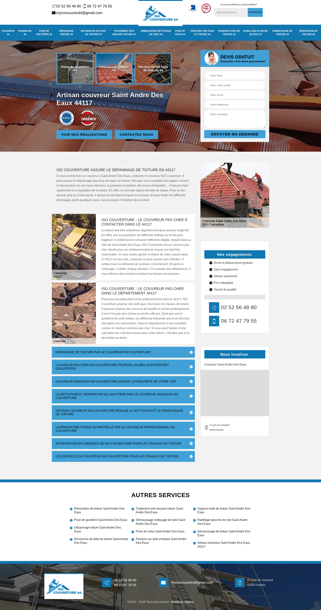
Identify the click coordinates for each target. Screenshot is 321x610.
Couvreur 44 (8, 33)
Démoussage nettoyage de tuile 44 (156, 33)
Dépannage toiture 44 (66, 33)
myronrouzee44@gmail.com (79, 13)
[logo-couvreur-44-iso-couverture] (160, 13)
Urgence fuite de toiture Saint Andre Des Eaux (223, 510)
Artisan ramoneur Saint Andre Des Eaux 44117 (223, 544)
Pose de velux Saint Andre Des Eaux (160, 531)
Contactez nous (136, 134)
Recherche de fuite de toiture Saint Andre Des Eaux (101, 540)
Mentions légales (182, 602)
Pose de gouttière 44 (44, 33)
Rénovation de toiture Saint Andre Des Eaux (99, 510)
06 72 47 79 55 (99, 6)
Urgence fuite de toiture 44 (229, 33)
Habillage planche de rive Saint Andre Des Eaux (222, 521)
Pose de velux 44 (180, 33)
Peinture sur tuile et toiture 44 (202, 33)
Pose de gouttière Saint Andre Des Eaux (100, 519)
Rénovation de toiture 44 (308, 33)
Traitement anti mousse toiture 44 (124, 33)
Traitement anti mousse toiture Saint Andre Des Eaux (159, 510)
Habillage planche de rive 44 (255, 33)
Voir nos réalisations (84, 134)
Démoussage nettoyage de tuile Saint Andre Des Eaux (160, 521)
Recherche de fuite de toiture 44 (93, 33)
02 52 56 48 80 (68, 6)
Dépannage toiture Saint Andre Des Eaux (97, 529)
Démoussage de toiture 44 (282, 33)
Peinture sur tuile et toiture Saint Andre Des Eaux (161, 540)
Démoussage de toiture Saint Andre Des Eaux (223, 533)
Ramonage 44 (25, 33)
